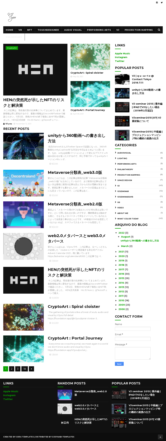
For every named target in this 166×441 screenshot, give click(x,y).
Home (9, 30)
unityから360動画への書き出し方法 (140, 240)
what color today (128, 219)
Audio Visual (73, 30)
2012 (122, 291)
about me (122, 213)
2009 (122, 304)
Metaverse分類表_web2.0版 (75, 204)
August (126, 236)
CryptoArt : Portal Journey (88, 110)
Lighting (122, 158)
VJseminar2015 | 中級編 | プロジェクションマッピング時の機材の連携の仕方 (147, 135)
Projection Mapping (139, 30)
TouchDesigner (48, 30)
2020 (122, 256)
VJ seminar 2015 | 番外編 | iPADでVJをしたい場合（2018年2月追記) (147, 107)
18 (24, 368)
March (125, 246)
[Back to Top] (160, 437)
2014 (122, 282)
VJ (117, 30)
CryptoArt (12, 48)
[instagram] (157, 2)
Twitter (119, 61)
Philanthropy (125, 169)
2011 (121, 295)
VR (20, 30)
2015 (122, 278)
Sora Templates (25, 437)
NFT (29, 30)
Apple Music (122, 53)
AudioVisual (124, 153)
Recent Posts (16, 129)
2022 (122, 232)
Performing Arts (99, 30)
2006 (122, 309)
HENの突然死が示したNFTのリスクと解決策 (34, 102)
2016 (122, 273)
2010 (122, 300)
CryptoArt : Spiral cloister (87, 72)
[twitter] (162, 2)
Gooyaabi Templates (63, 437)
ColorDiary (14, 37)
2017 (122, 269)
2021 (122, 251)
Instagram (121, 57)
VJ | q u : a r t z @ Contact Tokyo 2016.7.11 (143, 79)
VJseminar (123, 191)
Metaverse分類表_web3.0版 (75, 172)
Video (120, 208)
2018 (122, 264)
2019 (122, 260)
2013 (122, 287)
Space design (124, 180)
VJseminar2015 (125, 197)
